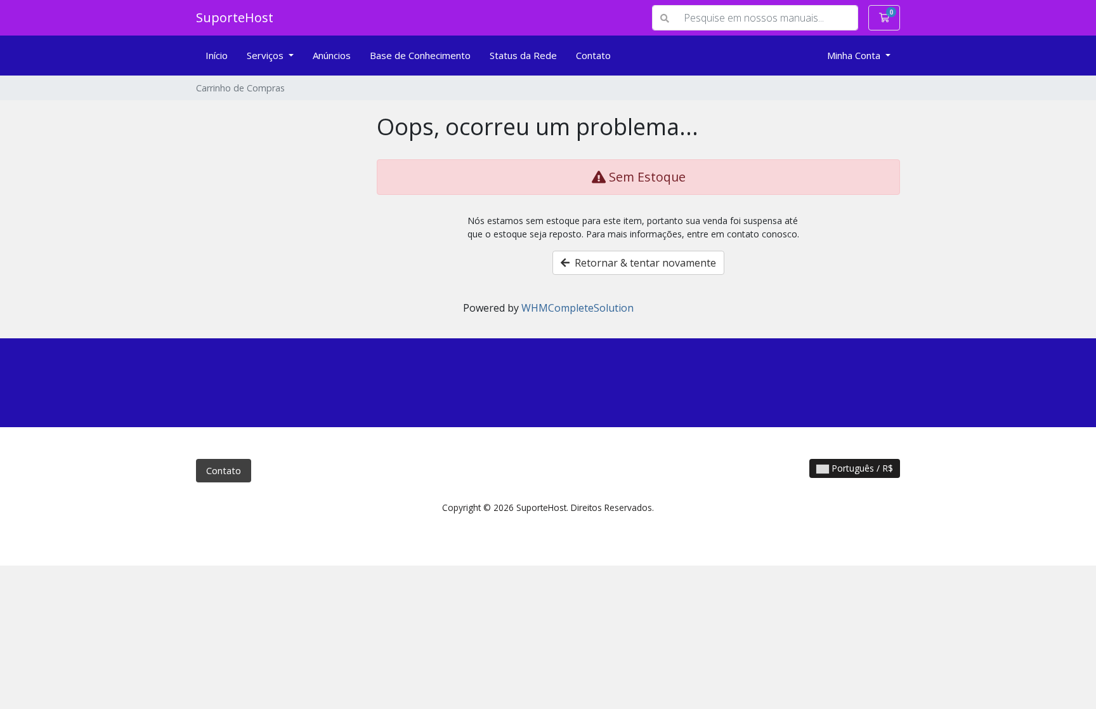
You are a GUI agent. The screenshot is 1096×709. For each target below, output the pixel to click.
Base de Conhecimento (420, 55)
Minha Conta (855, 55)
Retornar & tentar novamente (643, 263)
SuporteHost (234, 17)
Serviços (266, 55)
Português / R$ (861, 468)
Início (217, 55)
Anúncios (332, 55)
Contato (593, 55)
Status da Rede (523, 55)
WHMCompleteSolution (577, 308)
